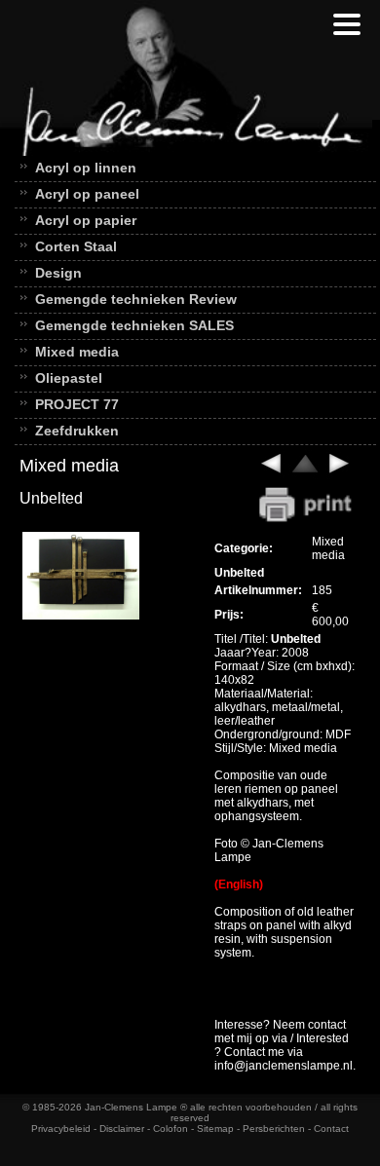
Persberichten (274, 1128)
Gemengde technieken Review (136, 299)
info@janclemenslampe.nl (283, 1065)
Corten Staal (76, 246)
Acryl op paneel (87, 194)
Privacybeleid (61, 1128)
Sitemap (215, 1128)
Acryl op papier (85, 220)
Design (58, 273)
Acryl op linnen (85, 167)
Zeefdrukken (77, 430)
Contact (331, 1128)
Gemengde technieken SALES (134, 325)
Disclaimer (121, 1128)
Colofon (170, 1128)
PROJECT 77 (77, 404)
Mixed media (77, 351)
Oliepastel (68, 378)
